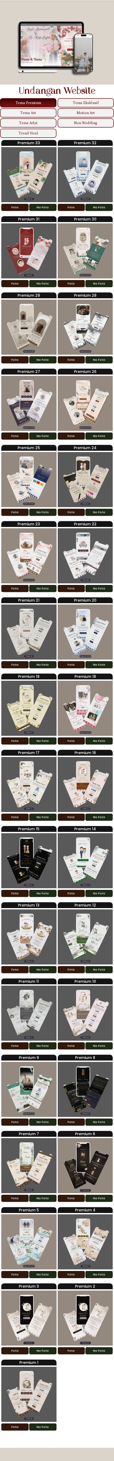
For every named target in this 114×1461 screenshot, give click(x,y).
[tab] (28, 102)
